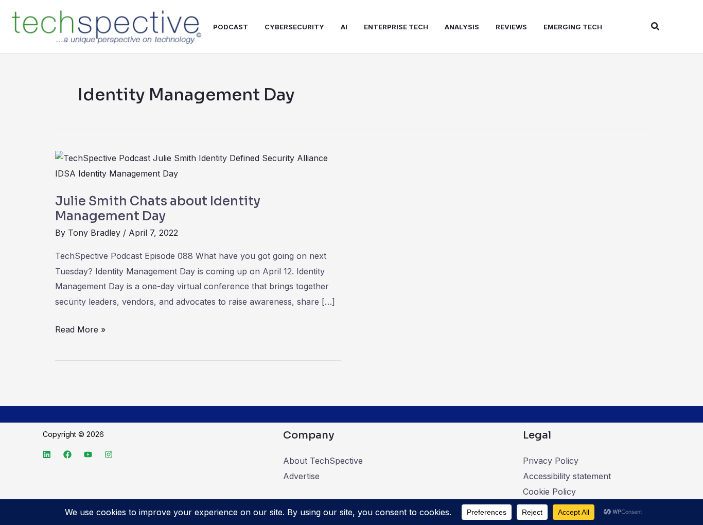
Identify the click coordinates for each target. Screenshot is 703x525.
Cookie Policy (549, 491)
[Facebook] (67, 454)
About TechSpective (323, 461)
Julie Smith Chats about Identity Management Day (157, 209)
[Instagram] (108, 454)
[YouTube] (88, 454)
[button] (655, 26)
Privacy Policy (550, 461)
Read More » (80, 328)
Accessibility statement (567, 476)
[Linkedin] (47, 454)
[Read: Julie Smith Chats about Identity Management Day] (198, 166)
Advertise (301, 476)
